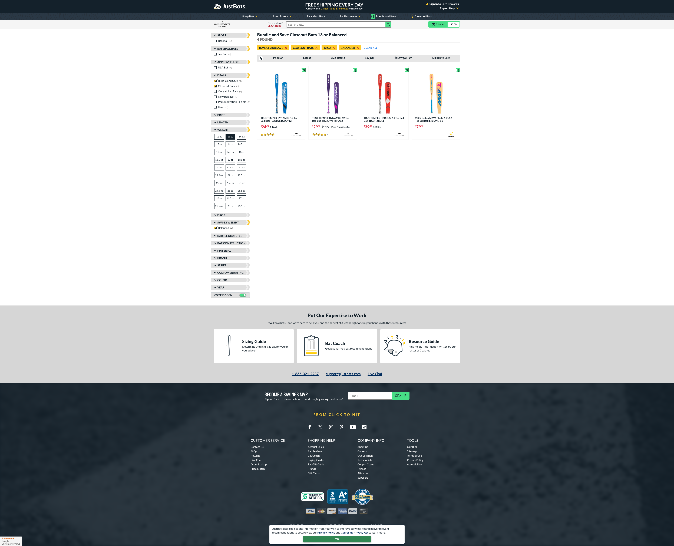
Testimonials (365, 460)
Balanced (348, 47)
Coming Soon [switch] (223, 295)
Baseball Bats (227, 48)
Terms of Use (414, 455)
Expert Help (447, 8)
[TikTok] (364, 427)
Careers (362, 451)
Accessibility (414, 464)
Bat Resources (348, 16)
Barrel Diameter (229, 235)
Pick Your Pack (316, 16)
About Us (363, 446)
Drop (221, 215)
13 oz (327, 47)
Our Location (365, 455)
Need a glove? (275, 24)
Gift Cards (314, 473)
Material (224, 250)
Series (221, 265)
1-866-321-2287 (305, 374)
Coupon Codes (366, 464)
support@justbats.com (343, 374)
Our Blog (412, 446)
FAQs (254, 451)
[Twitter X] (320, 427)
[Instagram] (331, 427)
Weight (223, 129)
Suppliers (363, 477)
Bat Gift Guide (316, 464)
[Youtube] (353, 427)
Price (221, 115)
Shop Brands (281, 16)
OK (337, 539)
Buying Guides (316, 460)
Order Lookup (259, 464)
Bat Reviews (315, 451)
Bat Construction (231, 243)
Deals (221, 75)
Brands (312, 468)
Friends (362, 468)
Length (222, 122)
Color (222, 280)
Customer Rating (230, 272)
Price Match (258, 468)
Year (220, 287)
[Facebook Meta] (310, 427)
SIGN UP (400, 395)
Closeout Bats (423, 16)
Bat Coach (314, 455)
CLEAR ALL (370, 47)
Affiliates (363, 473)
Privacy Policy (326, 532)
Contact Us (257, 446)
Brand (222, 257)
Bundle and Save (384, 16)
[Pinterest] (341, 427)
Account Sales (316, 446)
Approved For (228, 62)
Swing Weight (228, 222)
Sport (221, 35)
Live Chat (375, 374)
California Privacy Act (354, 532)
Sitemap (412, 451)
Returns (255, 455)
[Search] (388, 24)
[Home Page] (230, 6)
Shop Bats (248, 16)
